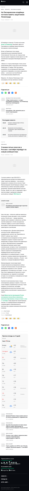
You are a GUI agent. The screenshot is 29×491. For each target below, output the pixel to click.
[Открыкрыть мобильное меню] (27, 2)
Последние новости (8, 120)
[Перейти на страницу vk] (2, 463)
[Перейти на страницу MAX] (5, 463)
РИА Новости (17, 194)
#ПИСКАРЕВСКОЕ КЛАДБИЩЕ (16, 9)
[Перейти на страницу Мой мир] (10, 463)
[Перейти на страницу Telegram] (18, 463)
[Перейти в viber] (9, 93)
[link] (13, 98)
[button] (2, 93)
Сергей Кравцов (8, 315)
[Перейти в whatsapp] (6, 93)
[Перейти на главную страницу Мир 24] (3, 2)
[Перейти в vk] (12, 93)
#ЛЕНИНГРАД (7, 9)
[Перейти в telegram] (2, 93)
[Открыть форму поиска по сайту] (23, 2)
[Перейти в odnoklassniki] (16, 93)
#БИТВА (2, 9)
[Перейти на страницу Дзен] (12, 463)
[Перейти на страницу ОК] (7, 463)
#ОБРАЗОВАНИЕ (4, 144)
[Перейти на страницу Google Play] (4, 471)
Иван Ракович (7, 311)
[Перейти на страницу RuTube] (15, 463)
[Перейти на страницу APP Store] (12, 471)
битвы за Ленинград (6, 44)
